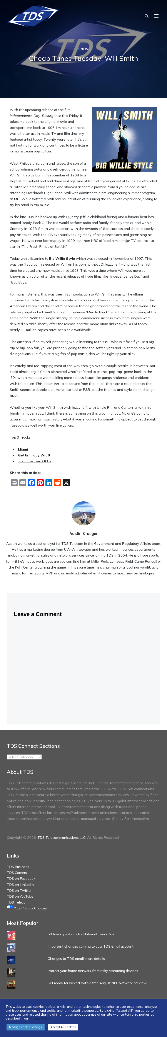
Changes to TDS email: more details (76, 958)
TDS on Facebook (21, 878)
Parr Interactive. (137, 818)
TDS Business (18, 866)
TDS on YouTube (20, 896)
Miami (23, 449)
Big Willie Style (62, 258)
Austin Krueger (83, 533)
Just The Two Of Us (35, 461)
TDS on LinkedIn (20, 884)
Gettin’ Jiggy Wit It (34, 455)
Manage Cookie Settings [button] (25, 1027)
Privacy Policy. (40, 1018)
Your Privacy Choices (30, 908)
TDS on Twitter (19, 890)
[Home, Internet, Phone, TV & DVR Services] (33, 15)
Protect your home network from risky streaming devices (93, 971)
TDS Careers (17, 872)
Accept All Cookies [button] (63, 1027)
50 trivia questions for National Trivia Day (81, 934)
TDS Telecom (17, 902)
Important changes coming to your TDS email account (91, 946)
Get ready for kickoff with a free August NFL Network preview (97, 983)
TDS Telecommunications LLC (61, 837)
